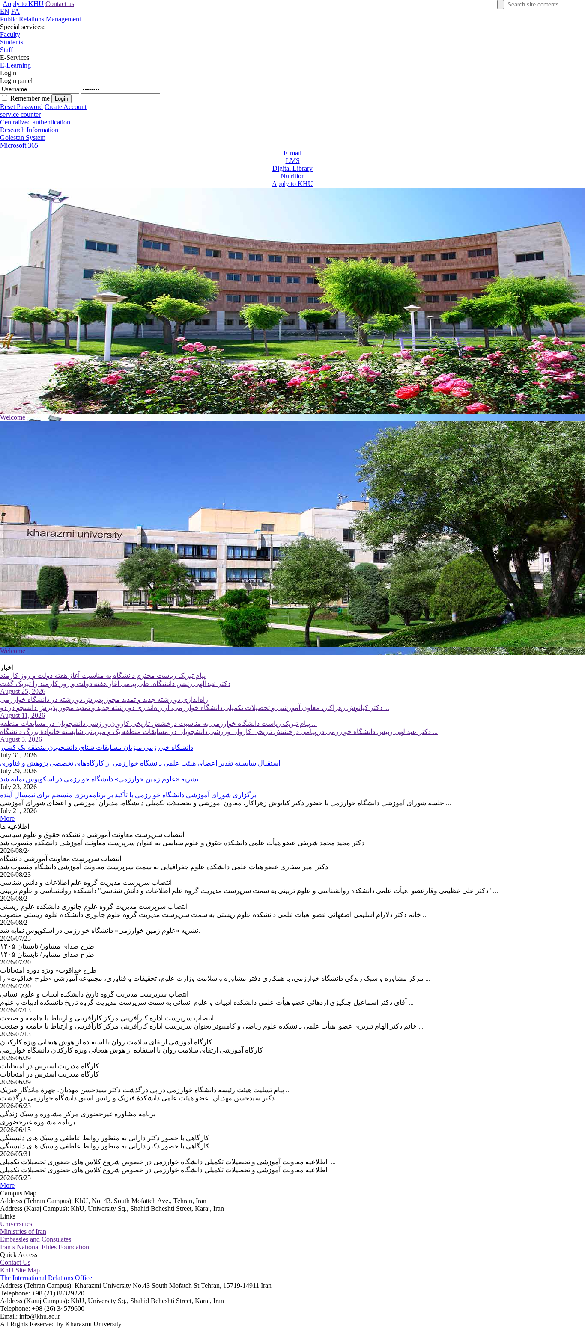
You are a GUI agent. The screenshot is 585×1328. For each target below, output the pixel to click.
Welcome (12, 417)
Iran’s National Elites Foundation (44, 1247)
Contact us (59, 3)
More (7, 818)
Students (11, 42)
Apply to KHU (23, 3)
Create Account (66, 106)
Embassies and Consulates (35, 1239)
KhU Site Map (20, 1270)
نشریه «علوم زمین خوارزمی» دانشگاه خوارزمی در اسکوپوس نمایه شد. (100, 779)
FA (15, 11)
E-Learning (15, 65)
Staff (6, 49)
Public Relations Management (40, 19)
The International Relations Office (46, 1277)
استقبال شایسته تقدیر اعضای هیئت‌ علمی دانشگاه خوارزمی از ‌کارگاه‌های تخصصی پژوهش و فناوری (140, 763)
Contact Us (15, 1262)
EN (4, 11)
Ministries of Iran (23, 1231)
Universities (16, 1223)
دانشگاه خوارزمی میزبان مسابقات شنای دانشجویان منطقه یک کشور (96, 747)
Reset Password (21, 106)
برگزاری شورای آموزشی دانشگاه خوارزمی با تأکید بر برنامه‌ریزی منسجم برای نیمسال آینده (128, 795)
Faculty (10, 34)
